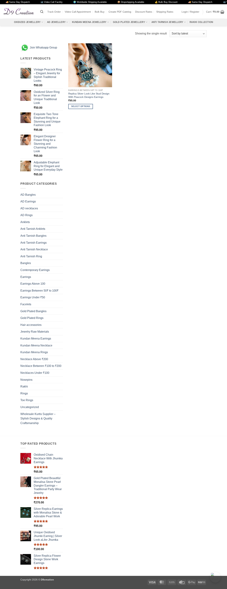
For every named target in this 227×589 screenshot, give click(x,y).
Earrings (25, 276)
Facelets (25, 304)
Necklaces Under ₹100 (34, 372)
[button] (190, 12)
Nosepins (26, 379)
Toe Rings (26, 400)
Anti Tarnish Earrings (33, 242)
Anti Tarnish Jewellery (167, 22)
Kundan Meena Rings (34, 352)
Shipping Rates (164, 11)
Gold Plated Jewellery (129, 22)
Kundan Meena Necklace (36, 345)
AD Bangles (28, 194)
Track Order (54, 11)
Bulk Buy (99, 11)
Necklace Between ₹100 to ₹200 (40, 365)
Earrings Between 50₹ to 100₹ (39, 290)
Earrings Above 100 (32, 283)
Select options (80, 106)
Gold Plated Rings (31, 317)
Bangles (25, 263)
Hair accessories (30, 324)
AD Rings (26, 215)
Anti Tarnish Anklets (32, 228)
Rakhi (24, 386)
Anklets (25, 222)
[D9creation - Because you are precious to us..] (19, 11)
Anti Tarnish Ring (31, 256)
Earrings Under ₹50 (32, 297)
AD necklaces (29, 208)
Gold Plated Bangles (33, 311)
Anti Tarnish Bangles (33, 235)
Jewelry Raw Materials (34, 331)
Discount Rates (143, 11)
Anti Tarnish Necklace (34, 249)
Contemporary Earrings (35, 270)
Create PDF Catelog (120, 11)
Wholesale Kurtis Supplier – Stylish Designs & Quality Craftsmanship (38, 418)
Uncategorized (29, 407)
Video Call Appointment (78, 11)
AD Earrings (28, 201)
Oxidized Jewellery (27, 22)
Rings (24, 393)
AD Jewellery (56, 22)
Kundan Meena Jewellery (89, 22)
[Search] (41, 11)
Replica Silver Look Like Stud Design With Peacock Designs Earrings (88, 95)
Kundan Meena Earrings (35, 338)
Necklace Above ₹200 (34, 359)
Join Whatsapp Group (43, 47)
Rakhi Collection (201, 22)
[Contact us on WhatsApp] (215, 577)
